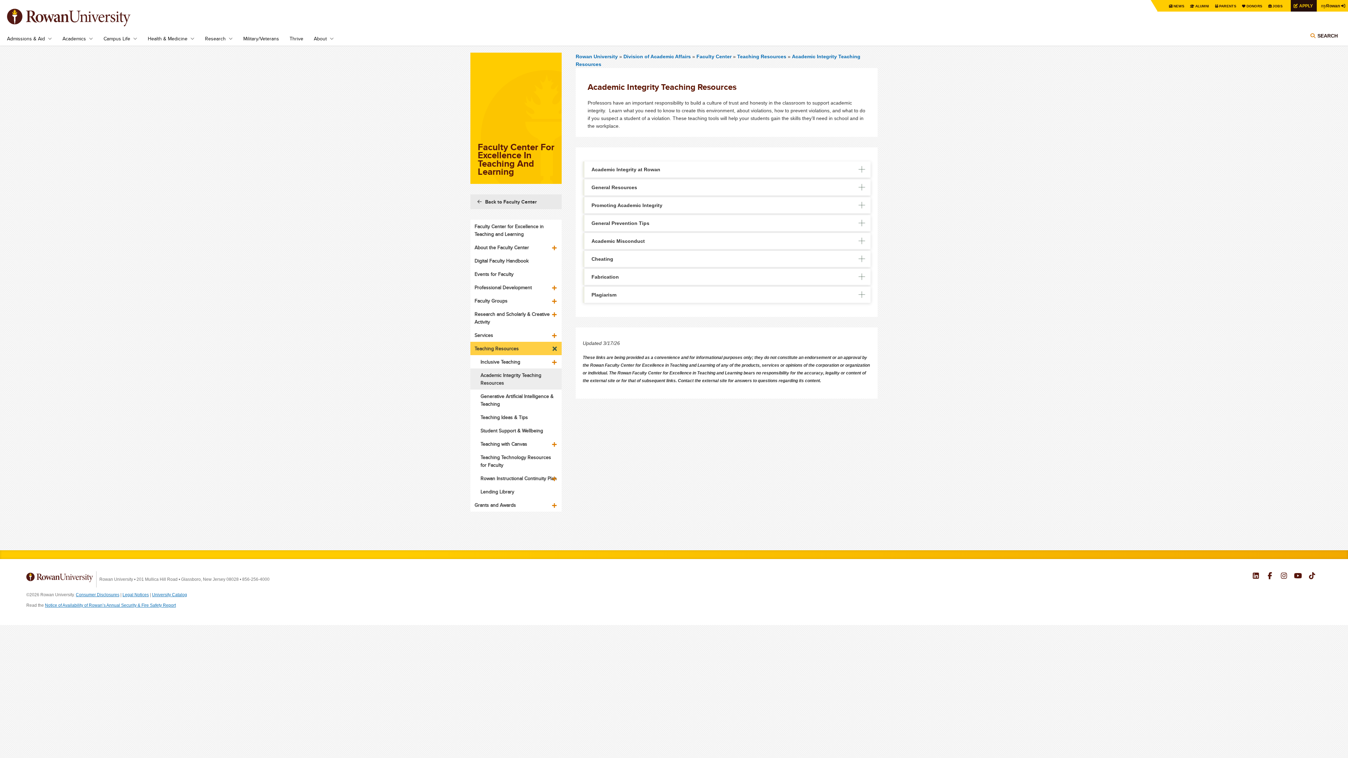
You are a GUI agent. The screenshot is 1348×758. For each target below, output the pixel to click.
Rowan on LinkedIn (1255, 576)
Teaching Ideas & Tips (504, 417)
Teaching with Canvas (504, 443)
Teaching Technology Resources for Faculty (516, 461)
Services (484, 335)
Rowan (1330, 5)
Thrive (296, 38)
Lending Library (497, 491)
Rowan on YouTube (1298, 576)
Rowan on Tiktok (1312, 576)
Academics (74, 38)
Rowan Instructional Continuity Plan (519, 478)
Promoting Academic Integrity (627, 205)
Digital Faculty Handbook (502, 260)
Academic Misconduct (618, 241)
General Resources (614, 187)
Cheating (602, 259)
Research (215, 38)
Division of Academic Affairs (657, 56)
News (1179, 6)
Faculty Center (714, 56)
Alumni (1202, 6)
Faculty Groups (491, 300)
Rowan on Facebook (1270, 576)
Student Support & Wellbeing (512, 430)
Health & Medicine (167, 38)
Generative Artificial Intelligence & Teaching (517, 400)
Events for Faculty (494, 274)
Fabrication (605, 277)
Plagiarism (604, 295)
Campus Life (117, 38)
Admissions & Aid (26, 38)
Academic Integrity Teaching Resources (511, 379)
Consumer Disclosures (97, 594)
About (320, 38)
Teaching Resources (761, 56)
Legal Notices (136, 594)
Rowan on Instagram (1284, 576)
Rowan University (79, 17)
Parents (1227, 6)
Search (1327, 36)
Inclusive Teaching (500, 361)
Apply (1306, 6)
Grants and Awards (495, 504)
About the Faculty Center (502, 247)
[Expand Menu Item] (555, 245)
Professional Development (503, 287)
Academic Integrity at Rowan (626, 169)
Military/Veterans (261, 38)
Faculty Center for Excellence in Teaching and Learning (509, 230)
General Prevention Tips (620, 223)
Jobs (1278, 6)
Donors (1255, 6)
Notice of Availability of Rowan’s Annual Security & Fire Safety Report (110, 605)
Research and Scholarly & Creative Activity (512, 318)
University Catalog (169, 594)
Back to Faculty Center (511, 201)
